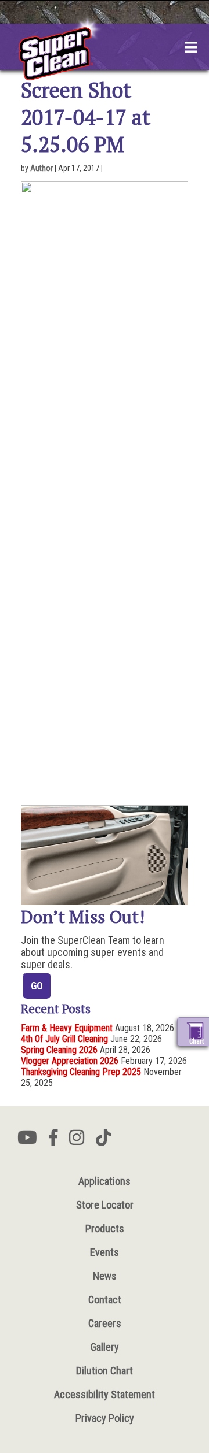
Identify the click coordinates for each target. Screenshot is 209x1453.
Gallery (105, 1347)
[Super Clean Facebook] (53, 1141)
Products (104, 1228)
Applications (104, 1181)
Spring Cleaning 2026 (59, 1049)
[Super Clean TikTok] (103, 1141)
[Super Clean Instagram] (76, 1141)
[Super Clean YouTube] (27, 1141)
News (105, 1276)
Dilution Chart (104, 1371)
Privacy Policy (104, 1418)
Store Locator (105, 1205)
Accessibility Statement (104, 1394)
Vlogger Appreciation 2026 (69, 1060)
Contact (104, 1299)
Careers (104, 1323)
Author (41, 168)
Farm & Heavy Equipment (67, 1027)
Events (104, 1252)
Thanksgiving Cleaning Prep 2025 (81, 1071)
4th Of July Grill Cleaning (64, 1038)
